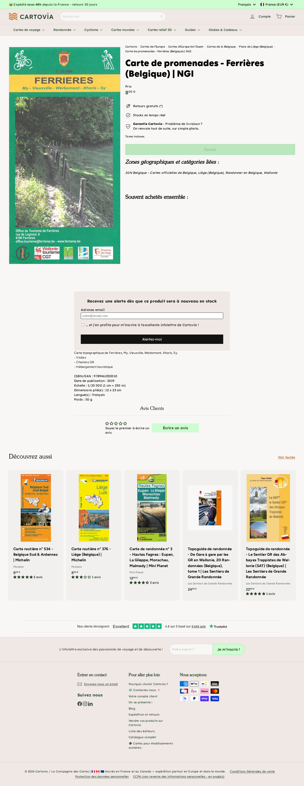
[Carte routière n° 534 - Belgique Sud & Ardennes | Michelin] (36, 527)
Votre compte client (143, 696)
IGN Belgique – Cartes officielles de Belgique (160, 173)
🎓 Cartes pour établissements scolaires (151, 746)
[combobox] (247, 4)
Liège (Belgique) (210, 173)
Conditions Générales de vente (252, 771)
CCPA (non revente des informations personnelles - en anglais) (178, 776)
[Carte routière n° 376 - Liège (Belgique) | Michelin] (94, 527)
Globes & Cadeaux (223, 30)
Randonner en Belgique (243, 173)
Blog (132, 708)
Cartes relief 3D (160, 30)
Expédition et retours (144, 714)
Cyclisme (91, 30)
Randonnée (62, 30)
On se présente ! (140, 702)
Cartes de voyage (27, 30)
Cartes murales (123, 30)
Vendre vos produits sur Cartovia (146, 723)
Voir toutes (286, 457)
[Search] (161, 16)
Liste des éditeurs (142, 731)
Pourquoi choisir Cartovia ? (148, 684)
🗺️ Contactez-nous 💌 (144, 690)
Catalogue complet (142, 737)
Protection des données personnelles (102, 776)
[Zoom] (64, 155)
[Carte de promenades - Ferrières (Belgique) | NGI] (210, 225)
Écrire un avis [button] (175, 428)
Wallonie (271, 173)
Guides (191, 30)
